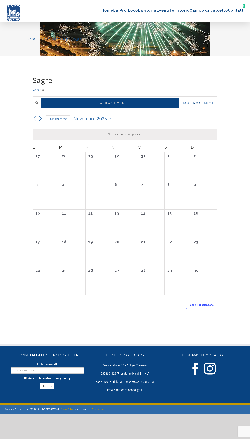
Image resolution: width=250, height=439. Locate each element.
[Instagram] (210, 369)
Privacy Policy (67, 409)
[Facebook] (195, 369)
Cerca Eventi (114, 103)
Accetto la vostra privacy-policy (49, 378)
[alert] (125, 134)
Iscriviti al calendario (202, 304)
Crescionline (97, 409)
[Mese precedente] (35, 119)
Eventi (36, 89)
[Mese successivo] (40, 119)
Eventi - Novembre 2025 (47, 39)
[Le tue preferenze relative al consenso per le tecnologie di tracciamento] (244, 6)
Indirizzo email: (47, 364)
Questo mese (58, 119)
